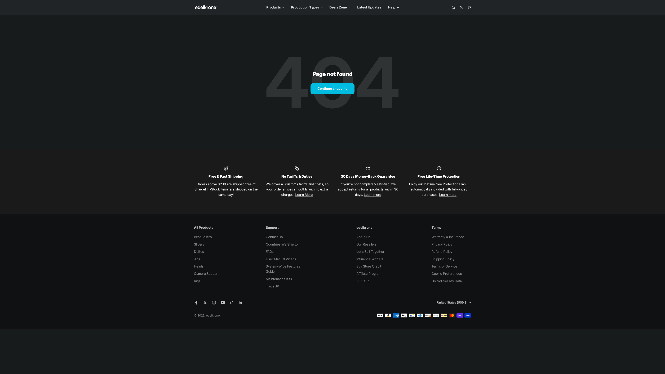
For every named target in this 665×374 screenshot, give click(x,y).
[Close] (655, 262)
